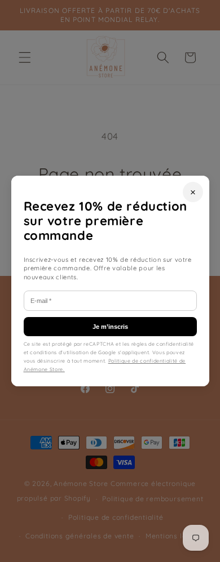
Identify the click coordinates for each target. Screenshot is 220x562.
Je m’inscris (110, 326)
